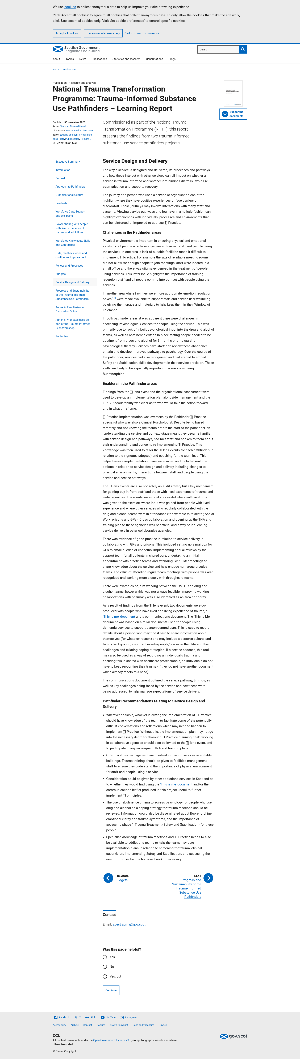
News (82, 59)
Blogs (172, 59)
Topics (70, 59)
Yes (112, 957)
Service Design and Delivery (72, 282)
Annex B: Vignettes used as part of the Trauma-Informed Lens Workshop (73, 324)
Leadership (62, 203)
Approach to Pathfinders (70, 186)
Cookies (101, 1025)
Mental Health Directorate (79, 130)
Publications (99, 59)
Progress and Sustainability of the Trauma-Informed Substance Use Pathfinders (72, 295)
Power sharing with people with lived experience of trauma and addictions (72, 228)
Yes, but (115, 976)
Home (56, 69)
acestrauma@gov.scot (129, 924)
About (56, 59)
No (112, 967)
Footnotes (62, 336)
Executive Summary (68, 161)
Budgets (61, 274)
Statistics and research (126, 59)
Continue (111, 990)
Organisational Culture (69, 195)
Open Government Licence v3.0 (112, 1040)
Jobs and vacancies (143, 1025)
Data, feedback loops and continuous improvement (71, 255)
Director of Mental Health (73, 126)
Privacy (163, 1025)
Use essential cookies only (103, 33)
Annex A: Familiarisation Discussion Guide (70, 309)
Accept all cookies (67, 33)
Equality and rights (70, 134)
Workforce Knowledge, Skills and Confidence (73, 243)
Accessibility (59, 1025)
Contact (87, 1025)
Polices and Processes (69, 265)
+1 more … (85, 138)
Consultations (154, 59)
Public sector (72, 138)
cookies (70, 7)
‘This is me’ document (119, 617)
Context (60, 178)
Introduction (63, 170)
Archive (75, 1025)
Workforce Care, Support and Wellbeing (70, 213)
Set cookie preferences (142, 33)
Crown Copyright (119, 1025)
